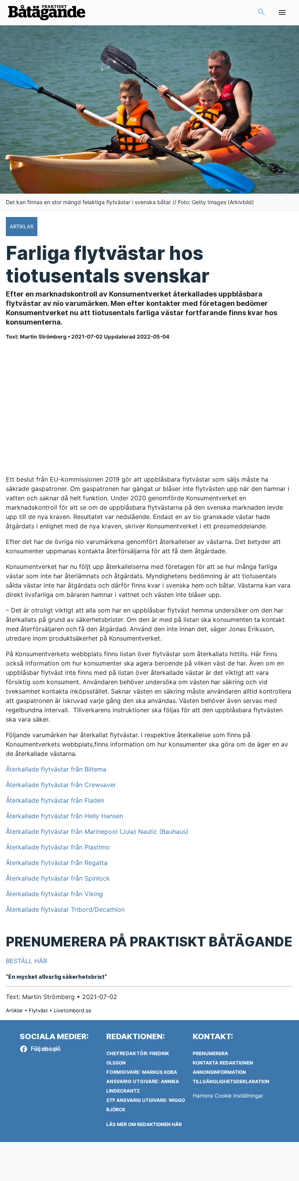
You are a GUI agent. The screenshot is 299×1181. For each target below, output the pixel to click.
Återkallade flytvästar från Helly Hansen (64, 816)
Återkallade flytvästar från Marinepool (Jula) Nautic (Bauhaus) (97, 831)
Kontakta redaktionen (223, 1063)
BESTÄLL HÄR (26, 961)
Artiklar (14, 1010)
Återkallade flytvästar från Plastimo (58, 847)
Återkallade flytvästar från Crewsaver (61, 785)
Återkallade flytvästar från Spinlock (58, 878)
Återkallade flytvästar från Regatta (56, 863)
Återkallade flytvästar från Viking (54, 894)
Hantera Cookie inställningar (228, 1096)
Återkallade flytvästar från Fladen (56, 800)
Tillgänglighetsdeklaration (231, 1081)
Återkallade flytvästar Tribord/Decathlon (65, 909)
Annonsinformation (219, 1072)
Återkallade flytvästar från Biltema (56, 769)
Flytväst (38, 1010)
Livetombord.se (72, 1010)
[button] (261, 12)
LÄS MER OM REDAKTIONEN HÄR (144, 1124)
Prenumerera (210, 1053)
